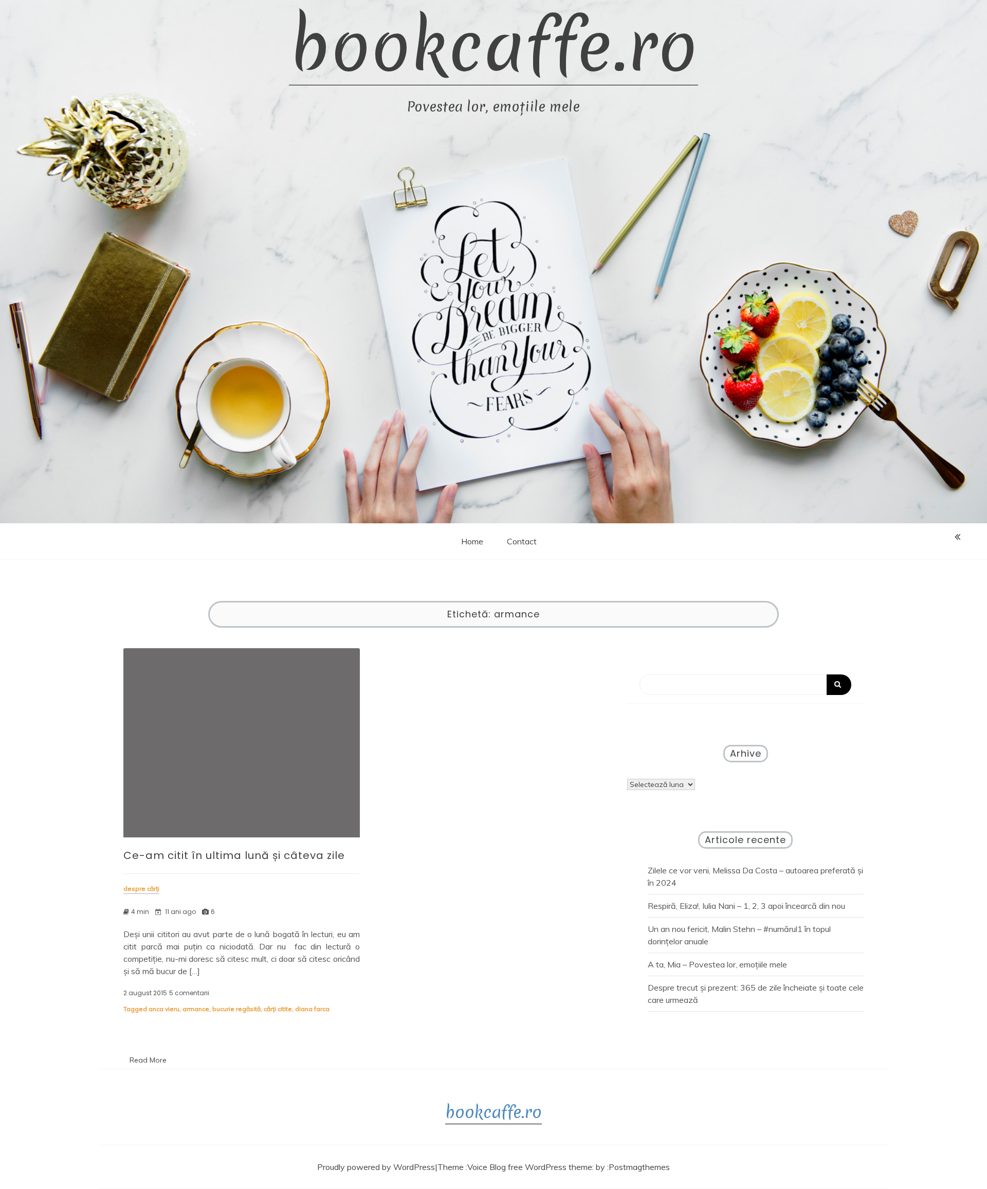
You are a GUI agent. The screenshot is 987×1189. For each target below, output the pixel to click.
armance (195, 1009)
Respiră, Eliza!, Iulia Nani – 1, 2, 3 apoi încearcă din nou (746, 906)
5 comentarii (189, 993)
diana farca (312, 1009)
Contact (522, 541)
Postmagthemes (639, 1167)
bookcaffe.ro (493, 46)
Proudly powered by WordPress (376, 1167)
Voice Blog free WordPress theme (529, 1167)
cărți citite (278, 1009)
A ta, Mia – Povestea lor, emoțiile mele (717, 964)
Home (472, 541)
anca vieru (164, 1009)
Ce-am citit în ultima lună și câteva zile (234, 855)
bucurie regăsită (236, 1009)
